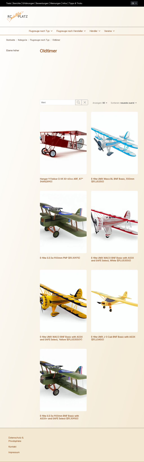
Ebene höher (12, 50)
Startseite (10, 40)
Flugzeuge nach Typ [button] (39, 31)
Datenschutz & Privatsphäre (15, 439)
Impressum (14, 452)
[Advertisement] (89, 76)
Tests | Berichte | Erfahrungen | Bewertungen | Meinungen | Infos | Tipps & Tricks (44, 3)
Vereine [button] (108, 31)
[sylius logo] (17, 17)
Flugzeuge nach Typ (40, 40)
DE (133, 3)
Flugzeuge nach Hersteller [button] (69, 31)
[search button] (78, 102)
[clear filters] (85, 102)
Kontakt (12, 446)
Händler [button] (93, 31)
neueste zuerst (123, 103)
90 (99, 103)
